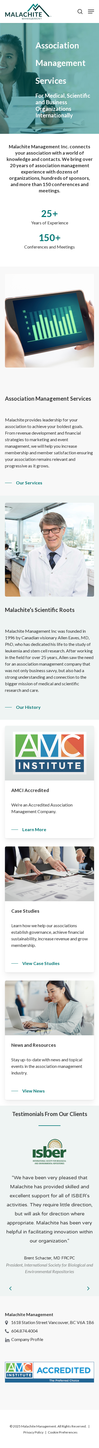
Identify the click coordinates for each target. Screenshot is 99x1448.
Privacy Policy (33, 1432)
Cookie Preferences (63, 1432)
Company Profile (27, 1339)
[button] (91, 11)
